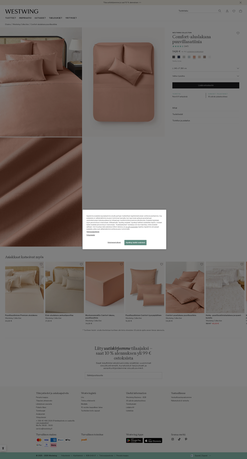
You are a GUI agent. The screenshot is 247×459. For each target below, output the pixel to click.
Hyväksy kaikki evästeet (135, 243)
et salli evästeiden (132, 227)
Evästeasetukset (114, 242)
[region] (124, 229)
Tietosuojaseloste (92, 232)
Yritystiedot (90, 235)
